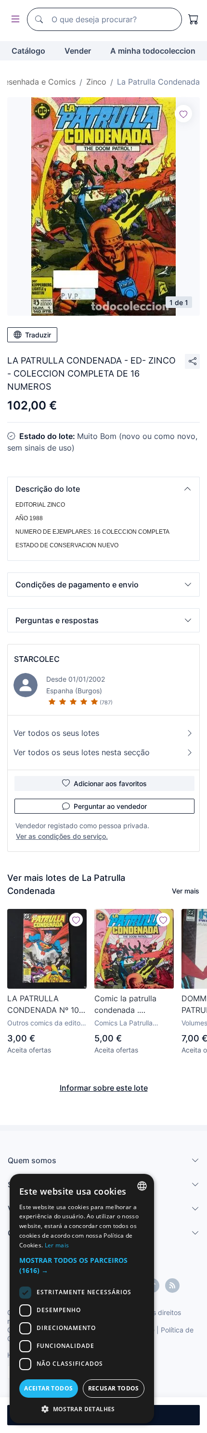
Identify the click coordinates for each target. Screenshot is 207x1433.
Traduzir (38, 335)
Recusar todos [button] (113, 1388)
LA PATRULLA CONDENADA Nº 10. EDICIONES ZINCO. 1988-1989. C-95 (44, 1005)
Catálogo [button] (28, 51)
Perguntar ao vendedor (110, 806)
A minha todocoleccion (152, 51)
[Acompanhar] (183, 113)
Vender (78, 51)
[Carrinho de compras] (193, 19)
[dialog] (82, 1298)
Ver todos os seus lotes (56, 733)
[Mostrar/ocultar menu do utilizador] (13, 19)
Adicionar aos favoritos (110, 783)
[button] (103, 489)
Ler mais (57, 1245)
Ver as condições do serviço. (62, 836)
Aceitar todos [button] (48, 1388)
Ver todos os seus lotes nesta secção (81, 752)
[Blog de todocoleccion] (172, 1285)
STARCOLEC (37, 659)
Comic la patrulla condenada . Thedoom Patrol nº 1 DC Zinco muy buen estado (131, 1005)
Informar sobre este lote (104, 1088)
